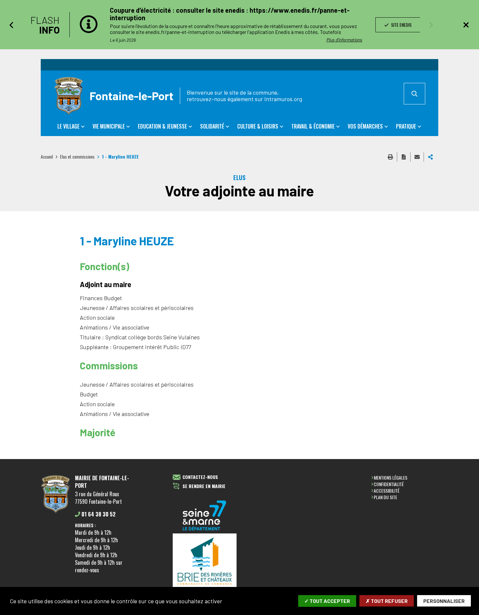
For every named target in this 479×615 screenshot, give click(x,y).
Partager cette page (430, 157)
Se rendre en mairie (203, 486)
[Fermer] (466, 25)
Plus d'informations (344, 39)
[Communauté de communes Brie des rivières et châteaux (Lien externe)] (205, 561)
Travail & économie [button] (313, 126)
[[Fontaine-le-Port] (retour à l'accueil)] (55, 512)
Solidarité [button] (212, 126)
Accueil (47, 156)
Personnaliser (444, 601)
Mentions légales (390, 477)
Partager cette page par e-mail (417, 157)
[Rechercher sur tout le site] (414, 93)
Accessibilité (386, 490)
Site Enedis (400, 24)
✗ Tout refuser (387, 601)
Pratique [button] (406, 126)
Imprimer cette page (390, 157)
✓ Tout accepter (327, 601)
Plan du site (385, 497)
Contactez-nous (200, 477)
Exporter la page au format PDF (403, 157)
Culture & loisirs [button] (257, 126)
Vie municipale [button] (109, 126)
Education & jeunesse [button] (162, 126)
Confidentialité (389, 484)
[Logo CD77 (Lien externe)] (205, 515)
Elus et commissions (77, 156)
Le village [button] (68, 126)
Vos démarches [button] (365, 126)
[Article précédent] (11, 25)
